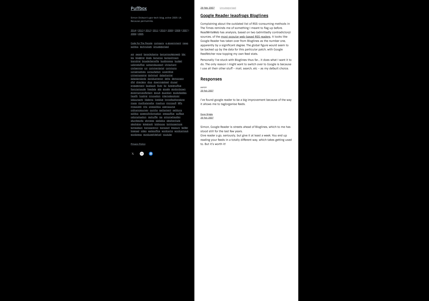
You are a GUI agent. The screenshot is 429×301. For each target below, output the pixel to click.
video (144, 131)
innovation (155, 96)
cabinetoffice (138, 64)
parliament (165, 110)
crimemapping (138, 75)
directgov (141, 82)
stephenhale (173, 120)
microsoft (171, 103)
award (139, 54)
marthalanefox (146, 103)
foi (165, 85)
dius (149, 82)
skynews (149, 120)
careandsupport (154, 64)
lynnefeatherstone (175, 99)
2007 (185, 30)
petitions (177, 110)
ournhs (154, 110)
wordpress (136, 134)
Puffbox (139, 8)
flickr (159, 85)
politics (134, 46)
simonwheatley (172, 117)
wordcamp (167, 131)
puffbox (180, 113)
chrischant (170, 64)
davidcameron (155, 78)
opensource (168, 106)
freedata (151, 89)
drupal (173, 82)
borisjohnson (171, 57)
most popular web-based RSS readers (245, 36)
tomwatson (137, 127)
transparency (151, 127)
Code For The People (141, 43)
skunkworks (137, 120)
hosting (143, 96)
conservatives (138, 71)
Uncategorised (161, 46)
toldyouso (160, 124)
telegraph (148, 124)
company (159, 43)
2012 (148, 30)
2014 (133, 30)
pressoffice (168, 113)
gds (159, 89)
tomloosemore (174, 124)
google (166, 89)
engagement (137, 85)
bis (132, 57)
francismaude (138, 89)
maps (134, 103)
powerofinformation (150, 113)
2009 (170, 30)
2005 (140, 34)
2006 (133, 34)
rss (160, 117)
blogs (149, 57)
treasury (175, 127)
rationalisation (138, 117)
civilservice (137, 68)
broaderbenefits (150, 61)
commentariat (156, 68)
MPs (180, 103)
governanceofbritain (141, 92)
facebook (151, 85)
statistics (160, 120)
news (185, 43)
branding (135, 61)
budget (178, 61)
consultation (154, 71)
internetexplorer (170, 96)
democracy (178, 78)
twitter (184, 127)
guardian (167, 92)
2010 (163, 30)
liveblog (159, 99)
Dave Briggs (206, 114)
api (132, 54)
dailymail (153, 75)
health (134, 96)
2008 (177, 30)
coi (145, 68)
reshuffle (153, 117)
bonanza (158, 57)
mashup (160, 103)
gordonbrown (178, 89)
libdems (149, 99)
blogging (139, 57)
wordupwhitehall (152, 134)
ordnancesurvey (139, 110)
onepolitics (155, 106)
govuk (157, 92)
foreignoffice (174, 85)
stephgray (136, 124)
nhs (145, 106)
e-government (173, 43)
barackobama (151, 54)
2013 (140, 30)
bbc (184, 54)
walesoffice (154, 131)
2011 (155, 30)
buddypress (167, 61)
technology (146, 46)
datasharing (166, 75)
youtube (167, 134)
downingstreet (161, 82)
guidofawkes (180, 92)
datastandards (138, 78)
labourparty (137, 99)
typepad (135, 131)
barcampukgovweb (170, 54)
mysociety (136, 106)
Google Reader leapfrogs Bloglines (234, 15)
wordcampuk (181, 131)
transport (165, 127)
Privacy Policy (138, 144)
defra (167, 78)
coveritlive (167, 71)
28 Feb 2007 (207, 7)
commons (171, 68)
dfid (133, 82)
